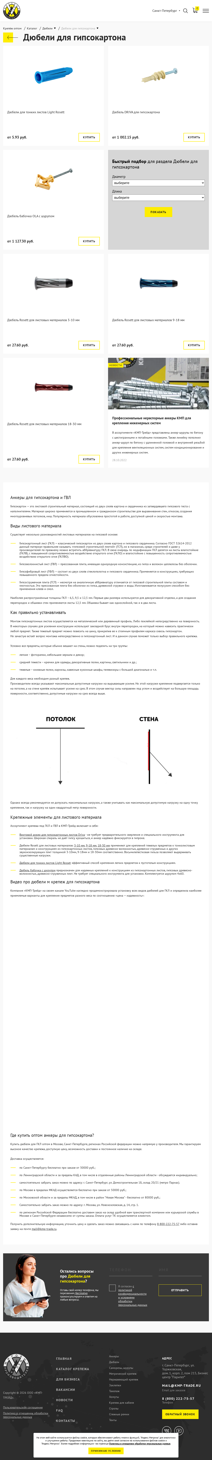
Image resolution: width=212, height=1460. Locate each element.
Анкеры (114, 1356)
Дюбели (114, 1362)
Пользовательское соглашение (23, 1407)
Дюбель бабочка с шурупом (37, 870)
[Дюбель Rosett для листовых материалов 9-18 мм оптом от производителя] (158, 283)
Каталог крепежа (72, 1369)
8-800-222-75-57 (168, 1224)
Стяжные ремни (119, 1414)
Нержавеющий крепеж (123, 1379)
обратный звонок (180, 1414)
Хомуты (114, 1397)
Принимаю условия (106, 1450)
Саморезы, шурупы (121, 1368)
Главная (64, 1358)
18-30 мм (104, 845)
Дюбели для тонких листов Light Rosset (45, 863)
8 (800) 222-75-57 (178, 1398)
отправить (180, 1290)
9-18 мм (91, 845)
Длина (117, 191)
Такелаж (114, 1391)
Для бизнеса (68, 1379)
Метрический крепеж (122, 1374)
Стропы (113, 1408)
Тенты (113, 1420)
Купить (89, 137)
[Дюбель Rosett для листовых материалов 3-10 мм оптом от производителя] (53, 283)
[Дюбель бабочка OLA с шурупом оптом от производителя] (53, 179)
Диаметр (118, 177)
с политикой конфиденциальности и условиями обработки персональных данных (132, 1295)
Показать (158, 212)
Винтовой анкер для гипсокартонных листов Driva (52, 835)
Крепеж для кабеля (121, 1403)
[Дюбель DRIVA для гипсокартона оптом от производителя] (158, 75)
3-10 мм (79, 845)
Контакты (65, 1421)
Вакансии (65, 1390)
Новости (64, 1400)
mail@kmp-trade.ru (44, 1229)
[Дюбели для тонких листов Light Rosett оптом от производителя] (53, 75)
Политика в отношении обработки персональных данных (25, 1415)
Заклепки (115, 1385)
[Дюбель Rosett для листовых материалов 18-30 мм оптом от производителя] (53, 387)
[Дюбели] (10, 37)
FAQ (59, 1410)
